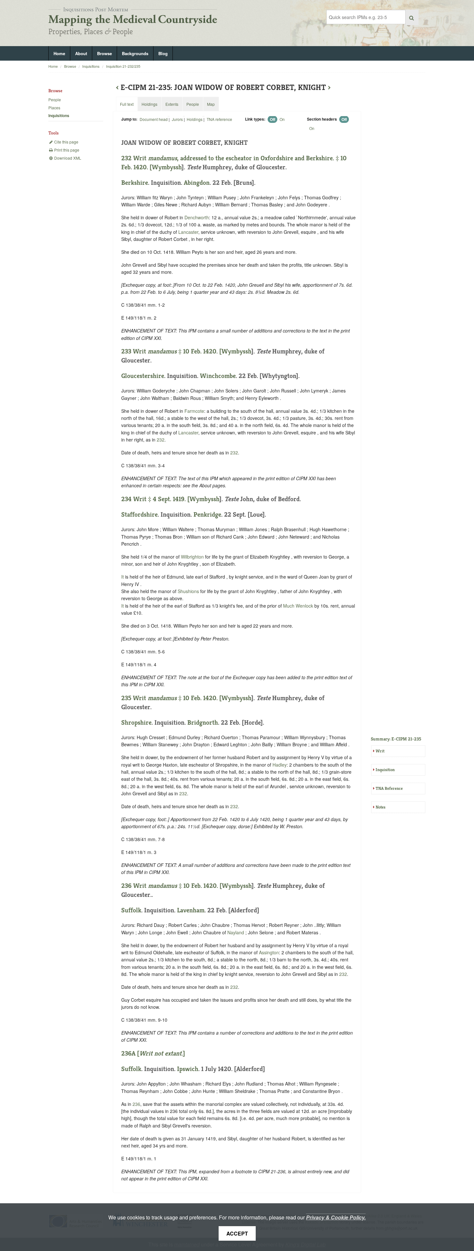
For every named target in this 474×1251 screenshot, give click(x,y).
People (54, 99)
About (81, 53)
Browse (104, 53)
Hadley (279, 764)
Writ (380, 751)
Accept (237, 1233)
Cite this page (65, 141)
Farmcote (194, 411)
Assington (269, 952)
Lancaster (188, 232)
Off (272, 119)
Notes (380, 807)
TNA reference (219, 119)
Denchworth (196, 217)
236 (136, 1104)
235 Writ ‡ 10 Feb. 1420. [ (171, 698)
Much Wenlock (298, 605)
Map (211, 104)
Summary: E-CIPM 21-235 (396, 739)
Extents (171, 104)
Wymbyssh (167, 167)
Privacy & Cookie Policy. (336, 1217)
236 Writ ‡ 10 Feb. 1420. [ (171, 886)
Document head (154, 119)
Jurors (177, 119)
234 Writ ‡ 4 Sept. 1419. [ (155, 499)
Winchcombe (218, 376)
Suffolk (131, 910)
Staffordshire (139, 515)
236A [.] (153, 1053)
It (122, 576)
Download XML (67, 158)
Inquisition (385, 769)
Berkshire (134, 183)
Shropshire (136, 723)
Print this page (66, 150)
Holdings (194, 119)
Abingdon (197, 183)
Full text (126, 104)
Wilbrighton (192, 556)
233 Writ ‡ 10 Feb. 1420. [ (171, 351)
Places (54, 107)
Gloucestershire (142, 376)
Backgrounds (135, 53)
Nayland (235, 932)
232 (160, 439)
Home (59, 53)
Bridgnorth (202, 723)
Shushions (188, 591)
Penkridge (207, 515)
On (282, 119)
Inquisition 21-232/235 (123, 66)
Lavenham (190, 910)
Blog (163, 53)
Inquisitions (91, 66)
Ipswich (187, 1069)
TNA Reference (389, 788)
